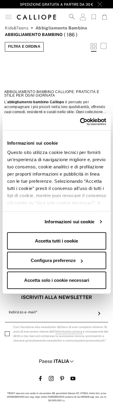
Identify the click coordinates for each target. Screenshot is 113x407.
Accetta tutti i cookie (56, 240)
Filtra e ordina (24, 46)
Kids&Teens (16, 28)
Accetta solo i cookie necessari (56, 279)
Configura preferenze (53, 260)
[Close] (99, 4)
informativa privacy (69, 331)
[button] (8, 17)
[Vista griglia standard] (94, 47)
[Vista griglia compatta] (103, 47)
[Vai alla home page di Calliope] (36, 16)
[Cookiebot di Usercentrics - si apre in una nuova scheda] (80, 122)
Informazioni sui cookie (69, 221)
